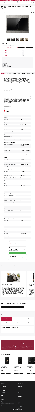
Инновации (14, 73)
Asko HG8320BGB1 (17, 367)
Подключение (20, 386)
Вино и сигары (3, 390)
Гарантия (33, 73)
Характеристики (8, 73)
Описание (3, 73)
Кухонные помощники (4, 387)
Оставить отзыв (12, 306)
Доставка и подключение (26, 73)
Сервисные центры (21, 387)
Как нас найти (20, 396)
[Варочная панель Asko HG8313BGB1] (7, 360)
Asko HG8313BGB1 (4, 367)
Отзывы (19, 73)
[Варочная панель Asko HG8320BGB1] (20, 360)
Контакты (2, 399)
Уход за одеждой (3, 386)
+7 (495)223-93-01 (21, 397)
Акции (2, 396)
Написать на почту (17, 252)
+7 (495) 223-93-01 (13, 249)
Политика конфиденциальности (17, 409)
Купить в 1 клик (9, 47)
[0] (33, 2)
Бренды (2, 395)
